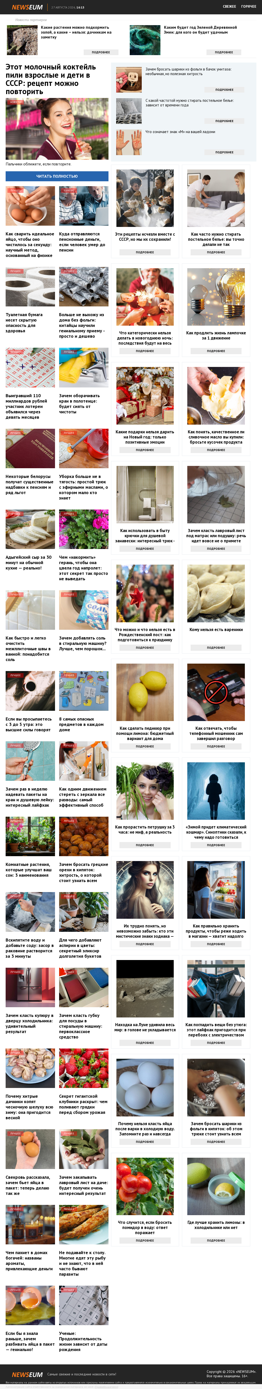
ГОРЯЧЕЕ (248, 6)
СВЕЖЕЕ (229, 6)
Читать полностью (57, 176)
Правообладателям (106, 1386)
